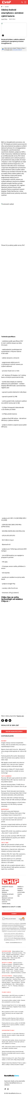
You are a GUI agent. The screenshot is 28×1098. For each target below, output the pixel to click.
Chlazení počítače (17, 975)
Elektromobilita (19, 984)
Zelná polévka (9, 969)
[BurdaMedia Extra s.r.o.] (10, 881)
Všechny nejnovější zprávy (14, 731)
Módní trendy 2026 (15, 957)
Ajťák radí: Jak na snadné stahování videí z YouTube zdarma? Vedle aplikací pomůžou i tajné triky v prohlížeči (13, 867)
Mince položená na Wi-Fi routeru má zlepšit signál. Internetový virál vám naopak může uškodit (12, 1013)
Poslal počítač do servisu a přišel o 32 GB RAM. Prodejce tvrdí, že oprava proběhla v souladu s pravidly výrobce (13, 1024)
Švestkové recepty (18, 971)
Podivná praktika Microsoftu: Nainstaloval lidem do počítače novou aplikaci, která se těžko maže (13, 757)
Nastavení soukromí (7, 898)
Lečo (12, 971)
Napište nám (20, 716)
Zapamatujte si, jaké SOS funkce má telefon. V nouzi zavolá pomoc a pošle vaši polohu (13, 996)
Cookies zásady (6, 903)
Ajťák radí (15, 956)
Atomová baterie (16, 982)
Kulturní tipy (9, 956)
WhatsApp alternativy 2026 (8, 959)
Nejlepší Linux (5, 987)
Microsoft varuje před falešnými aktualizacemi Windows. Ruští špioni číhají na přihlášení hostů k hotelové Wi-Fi (13, 813)
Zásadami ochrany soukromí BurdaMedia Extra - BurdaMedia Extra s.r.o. (14, 928)
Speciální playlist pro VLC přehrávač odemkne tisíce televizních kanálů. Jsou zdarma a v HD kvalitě (12, 860)
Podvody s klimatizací (18, 985)
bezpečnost (5, 809)
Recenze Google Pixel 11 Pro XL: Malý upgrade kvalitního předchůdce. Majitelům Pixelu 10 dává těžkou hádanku (14, 1007)
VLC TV (10, 985)
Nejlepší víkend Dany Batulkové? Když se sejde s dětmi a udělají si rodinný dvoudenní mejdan (14, 1063)
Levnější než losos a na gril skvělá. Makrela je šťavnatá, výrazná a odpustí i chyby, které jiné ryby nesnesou (13, 1035)
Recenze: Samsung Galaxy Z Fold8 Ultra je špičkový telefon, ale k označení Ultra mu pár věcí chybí (14, 786)
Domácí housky (5, 972)
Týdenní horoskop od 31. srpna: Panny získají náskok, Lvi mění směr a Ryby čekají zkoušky (13, 1058)
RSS (19, 896)
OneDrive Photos (17, 979)
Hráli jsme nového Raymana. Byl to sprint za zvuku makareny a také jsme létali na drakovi (13, 1019)
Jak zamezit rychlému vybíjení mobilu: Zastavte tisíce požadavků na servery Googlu (13, 1001)
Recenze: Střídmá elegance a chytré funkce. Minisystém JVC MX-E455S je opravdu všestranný (13, 804)
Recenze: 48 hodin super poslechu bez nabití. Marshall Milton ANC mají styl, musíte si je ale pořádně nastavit (13, 779)
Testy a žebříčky (6, 776)
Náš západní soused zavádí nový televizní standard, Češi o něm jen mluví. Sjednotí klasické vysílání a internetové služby (12, 764)
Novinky (7, 6)
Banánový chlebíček (7, 966)
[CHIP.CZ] (6, 2)
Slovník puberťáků (6, 953)
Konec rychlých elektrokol (8, 977)
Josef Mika (4, 19)
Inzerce (20, 894)
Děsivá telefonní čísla (17, 951)
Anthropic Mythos (6, 982)
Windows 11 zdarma (19, 980)
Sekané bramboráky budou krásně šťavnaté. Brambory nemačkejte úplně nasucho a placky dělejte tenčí (13, 1053)
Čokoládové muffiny (18, 964)
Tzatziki (16, 969)
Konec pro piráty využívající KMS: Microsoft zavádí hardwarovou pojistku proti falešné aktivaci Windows (13, 837)
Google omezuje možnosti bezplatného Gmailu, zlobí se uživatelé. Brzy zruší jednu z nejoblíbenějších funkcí (13, 744)
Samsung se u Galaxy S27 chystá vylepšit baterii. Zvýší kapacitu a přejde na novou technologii (12, 771)
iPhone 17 (4, 985)
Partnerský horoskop (17, 953)
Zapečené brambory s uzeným (18, 972)
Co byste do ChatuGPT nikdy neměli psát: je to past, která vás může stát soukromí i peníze (13, 819)
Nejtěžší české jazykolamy (12, 954)
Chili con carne (16, 966)
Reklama (4, 892)
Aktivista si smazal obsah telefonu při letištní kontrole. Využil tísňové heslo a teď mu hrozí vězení (14, 826)
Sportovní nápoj (6, 967)
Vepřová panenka (17, 962)
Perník (7, 971)
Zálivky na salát (15, 967)
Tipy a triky (4, 842)
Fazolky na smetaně (7, 964)
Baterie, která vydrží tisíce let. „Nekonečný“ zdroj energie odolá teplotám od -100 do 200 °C (13, 751)
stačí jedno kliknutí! (17, 49)
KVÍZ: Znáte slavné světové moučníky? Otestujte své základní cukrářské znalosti (14, 1047)
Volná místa (5, 890)
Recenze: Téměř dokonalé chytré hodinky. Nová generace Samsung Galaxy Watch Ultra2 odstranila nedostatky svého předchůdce (13, 793)
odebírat (14, 913)
